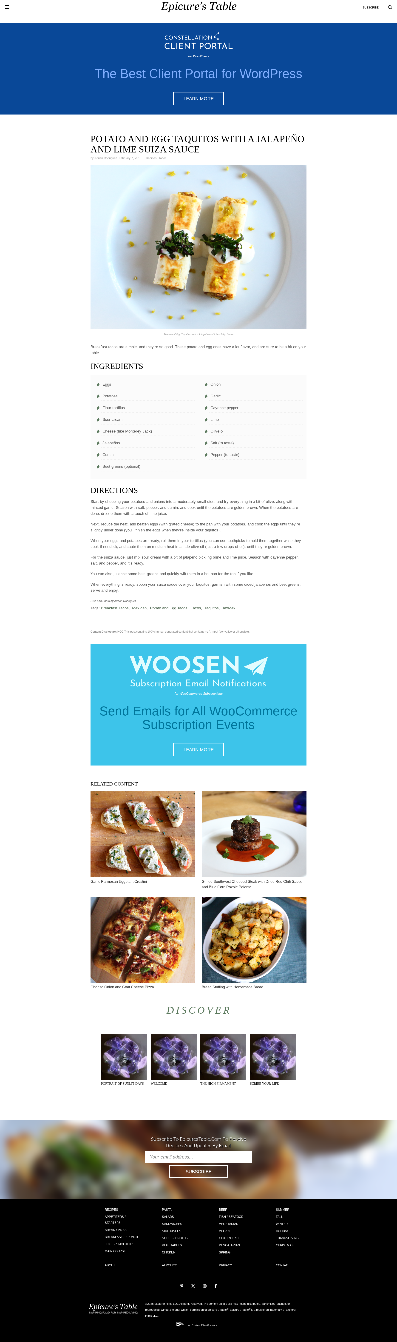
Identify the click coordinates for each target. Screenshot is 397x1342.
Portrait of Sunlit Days (122, 1083)
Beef (223, 1209)
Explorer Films (199, 1325)
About (110, 1265)
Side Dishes (171, 1231)
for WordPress (198, 56)
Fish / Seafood (231, 1217)
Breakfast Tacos (115, 608)
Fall (279, 1217)
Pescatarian (229, 1245)
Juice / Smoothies (119, 1244)
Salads (168, 1217)
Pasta (167, 1209)
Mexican (139, 608)
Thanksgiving (287, 1238)
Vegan (224, 1231)
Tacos (163, 158)
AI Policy (169, 1265)
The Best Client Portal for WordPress (198, 73)
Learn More (199, 98)
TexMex (228, 608)
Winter (282, 1224)
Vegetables (172, 1245)
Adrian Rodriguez (105, 158)
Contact (283, 1265)
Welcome (159, 1083)
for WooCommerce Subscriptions (199, 693)
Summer (282, 1209)
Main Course (115, 1251)
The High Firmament (218, 1083)
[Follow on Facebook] (216, 1286)
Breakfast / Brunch (121, 1237)
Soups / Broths (175, 1238)
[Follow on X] (193, 1286)
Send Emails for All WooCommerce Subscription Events (198, 718)
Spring (224, 1252)
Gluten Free (229, 1238)
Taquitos (211, 608)
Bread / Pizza (116, 1230)
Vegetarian (228, 1224)
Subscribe (371, 7)
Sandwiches (172, 1224)
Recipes (151, 158)
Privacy (225, 1265)
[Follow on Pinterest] (181, 1286)
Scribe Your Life (264, 1083)
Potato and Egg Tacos (168, 608)
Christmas (285, 1245)
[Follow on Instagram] (205, 1286)
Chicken (168, 1252)
